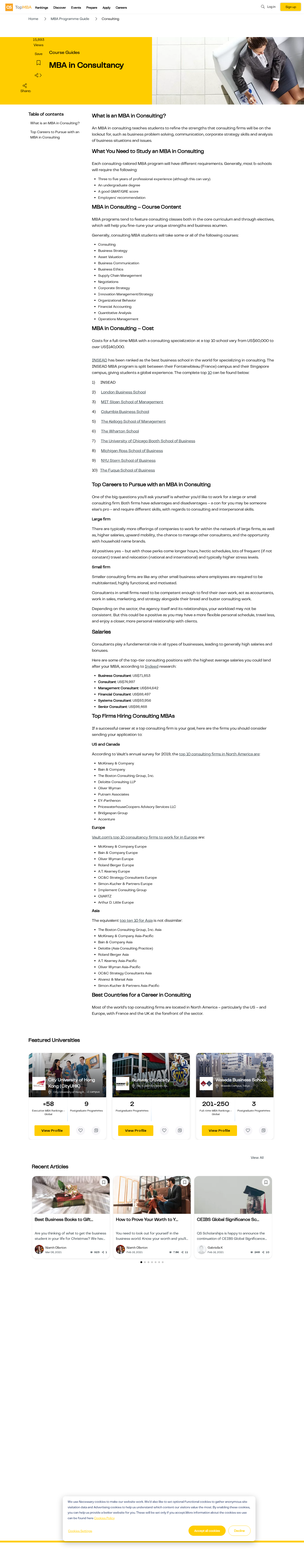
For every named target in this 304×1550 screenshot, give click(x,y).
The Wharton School (120, 431)
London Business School (123, 392)
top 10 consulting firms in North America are (219, 754)
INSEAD (99, 360)
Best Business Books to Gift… (64, 1219)
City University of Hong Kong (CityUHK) (71, 1083)
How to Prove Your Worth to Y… (147, 1219)
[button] (141, 1262)
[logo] (18, 7)
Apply (106, 8)
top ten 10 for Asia (136, 920)
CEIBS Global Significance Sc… (228, 1219)
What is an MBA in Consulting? (55, 123)
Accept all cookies (207, 1531)
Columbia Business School (125, 411)
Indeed (151, 666)
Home (33, 19)
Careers (121, 8)
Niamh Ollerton (55, 1248)
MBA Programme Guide (70, 19)
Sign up (291, 7)
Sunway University (151, 1080)
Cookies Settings (80, 1531)
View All (257, 1157)
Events (76, 8)
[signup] (39, 63)
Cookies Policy (104, 1518)
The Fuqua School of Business (127, 470)
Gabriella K (215, 1248)
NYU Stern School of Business (128, 460)
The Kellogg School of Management (133, 421)
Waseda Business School (241, 1080)
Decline (239, 1531)
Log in (271, 7)
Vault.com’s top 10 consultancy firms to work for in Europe (144, 837)
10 (210, 372)
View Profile (52, 1130)
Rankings (41, 8)
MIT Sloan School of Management (132, 401)
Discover (59, 8)
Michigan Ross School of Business (132, 450)
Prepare (91, 8)
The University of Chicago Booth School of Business (148, 440)
